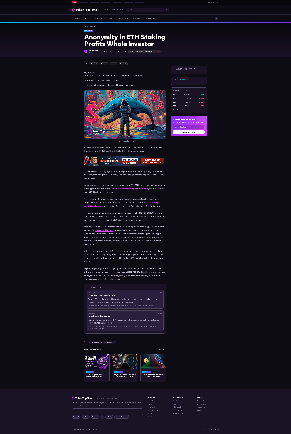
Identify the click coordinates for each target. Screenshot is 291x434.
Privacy (204, 429)
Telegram (104, 64)
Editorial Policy (177, 407)
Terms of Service (202, 401)
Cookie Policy (201, 407)
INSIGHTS (77, 18)
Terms (210, 429)
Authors (150, 404)
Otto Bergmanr (93, 51)
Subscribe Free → (188, 132)
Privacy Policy (201, 404)
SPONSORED (137, 18)
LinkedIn (113, 64)
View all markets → (213, 2)
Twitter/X (94, 64)
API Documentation (179, 413)
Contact (150, 416)
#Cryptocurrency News (96, 342)
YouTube (85, 417)
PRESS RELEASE (150, 18)
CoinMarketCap (123, 417)
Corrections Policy (178, 410)
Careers (150, 413)
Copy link (123, 64)
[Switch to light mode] (216, 18)
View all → (162, 350)
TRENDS (87, 18)
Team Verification (153, 410)
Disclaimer (200, 410)
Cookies (216, 429)
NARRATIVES (99, 18)
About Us (151, 401)
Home (86, 26)
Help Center (176, 401)
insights (92, 26)
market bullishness (104, 230)
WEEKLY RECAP (123, 18)
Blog (174, 404)
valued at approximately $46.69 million (129, 188)
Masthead (151, 407)
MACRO (111, 18)
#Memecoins (110, 342)
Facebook (76, 417)
